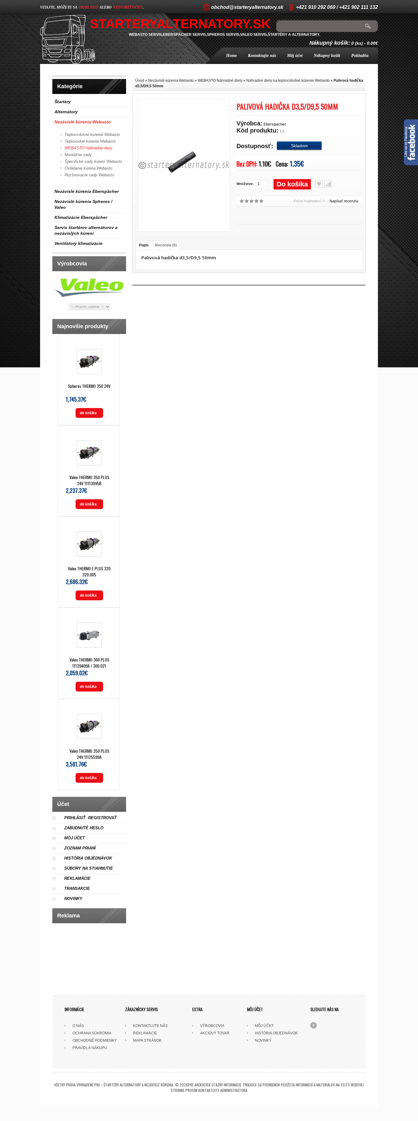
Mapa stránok (147, 1040)
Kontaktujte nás (262, 55)
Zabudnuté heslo (83, 828)
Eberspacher (274, 124)
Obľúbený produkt (319, 184)
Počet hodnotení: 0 (309, 201)
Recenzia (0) (166, 245)
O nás (78, 1026)
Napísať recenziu (344, 201)
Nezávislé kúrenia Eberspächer (86, 191)
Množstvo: (245, 184)
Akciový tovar (215, 1033)
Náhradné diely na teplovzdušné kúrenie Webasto (288, 80)
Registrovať (102, 817)
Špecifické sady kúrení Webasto (93, 161)
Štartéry (62, 101)
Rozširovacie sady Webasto (89, 175)
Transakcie (77, 888)
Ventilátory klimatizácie (78, 243)
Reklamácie (77, 878)
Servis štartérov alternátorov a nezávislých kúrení (86, 230)
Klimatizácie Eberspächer (80, 217)
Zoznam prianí (80, 848)
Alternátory (66, 111)
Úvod (139, 80)
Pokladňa (359, 55)
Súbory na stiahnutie (88, 868)
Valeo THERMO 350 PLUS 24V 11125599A (89, 754)
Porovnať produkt (328, 184)
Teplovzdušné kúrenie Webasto (92, 134)
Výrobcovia (212, 1026)
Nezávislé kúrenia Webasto (82, 121)
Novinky (73, 898)
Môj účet (295, 55)
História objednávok (88, 858)
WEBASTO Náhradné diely (88, 148)
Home (231, 55)
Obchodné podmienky (95, 1040)
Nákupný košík (327, 55)
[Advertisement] (89, 957)
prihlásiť (88, 7)
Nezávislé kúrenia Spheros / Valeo (83, 204)
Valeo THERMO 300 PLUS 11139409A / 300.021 (89, 662)
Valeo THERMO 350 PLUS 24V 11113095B (89, 480)
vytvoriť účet (127, 7)
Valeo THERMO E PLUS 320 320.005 (89, 571)
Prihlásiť (74, 817)
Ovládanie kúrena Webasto (88, 168)
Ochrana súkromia (92, 1033)
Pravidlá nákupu (90, 1048)
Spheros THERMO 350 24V (89, 386)
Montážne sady (78, 154)
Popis (144, 245)
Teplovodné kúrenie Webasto (90, 141)
